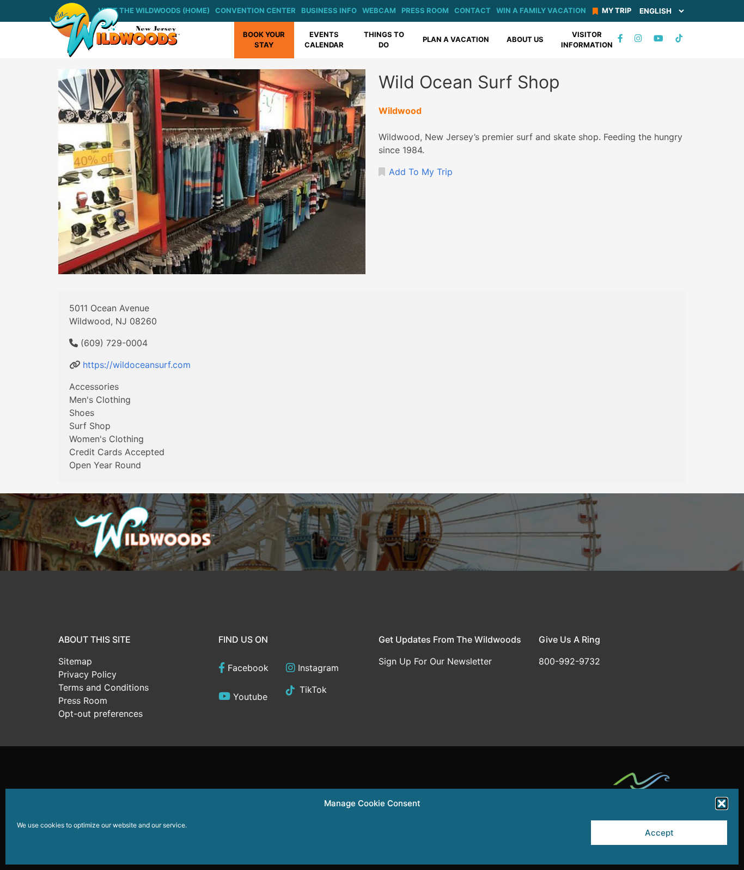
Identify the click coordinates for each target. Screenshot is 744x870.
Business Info (329, 10)
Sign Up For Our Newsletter (435, 661)
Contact (472, 10)
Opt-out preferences (100, 713)
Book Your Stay (264, 40)
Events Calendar (324, 40)
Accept (659, 832)
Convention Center (255, 10)
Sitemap (75, 661)
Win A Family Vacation (541, 10)
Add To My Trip (421, 171)
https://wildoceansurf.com (137, 364)
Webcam (379, 10)
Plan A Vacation (456, 39)
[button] (721, 803)
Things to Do (384, 40)
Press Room (425, 10)
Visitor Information (587, 40)
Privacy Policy (87, 674)
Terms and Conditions (103, 687)
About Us (525, 39)
